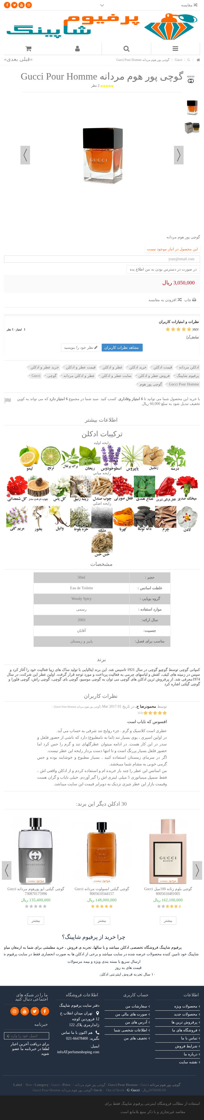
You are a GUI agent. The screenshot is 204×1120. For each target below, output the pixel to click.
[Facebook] (7, 5)
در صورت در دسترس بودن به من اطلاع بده (163, 269)
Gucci (36, 376)
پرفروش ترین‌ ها (184, 1022)
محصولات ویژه (185, 1006)
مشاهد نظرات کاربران (122, 348)
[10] (159, 906)
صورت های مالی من (131, 1014)
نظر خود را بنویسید (79, 348)
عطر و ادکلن (112, 367)
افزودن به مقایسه (162, 300)
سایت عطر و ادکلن (116, 376)
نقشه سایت (188, 1062)
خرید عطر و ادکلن (45, 367)
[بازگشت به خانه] (198, 60)
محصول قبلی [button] (179, 155)
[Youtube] (21, 5)
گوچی (52, 376)
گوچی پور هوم (151, 384)
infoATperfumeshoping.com (78, 1052)
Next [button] (6, 870)
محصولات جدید (185, 1014)
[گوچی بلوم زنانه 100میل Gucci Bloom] (168, 850)
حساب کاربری (135, 995)
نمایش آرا (192, 337)
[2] (184, 329)
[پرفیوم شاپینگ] (102, 26)
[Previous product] (26, 59)
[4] (173, 329)
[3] (178, 329)
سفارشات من (136, 1006)
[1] (189, 329)
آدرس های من (136, 1022)
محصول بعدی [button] (25, 155)
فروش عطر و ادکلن (154, 376)
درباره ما (190, 1054)
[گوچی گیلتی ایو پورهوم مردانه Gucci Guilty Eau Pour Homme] (36, 850)
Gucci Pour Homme (184, 384)
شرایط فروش (186, 1046)
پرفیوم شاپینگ (188, 376)
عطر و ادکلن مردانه (79, 376)
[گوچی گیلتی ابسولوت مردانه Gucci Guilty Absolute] (102, 850)
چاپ (188, 300)
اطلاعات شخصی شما (130, 1030)
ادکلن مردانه (189, 367)
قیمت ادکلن (163, 367)
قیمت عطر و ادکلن (81, 367)
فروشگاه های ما (184, 1030)
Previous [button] (197, 870)
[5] (168, 329)
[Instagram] (29, 5)
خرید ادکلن (138, 367)
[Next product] (11, 59)
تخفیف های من (135, 1038)
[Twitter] (14, 5)
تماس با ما (189, 1038)
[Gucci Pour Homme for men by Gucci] (192, 107)
